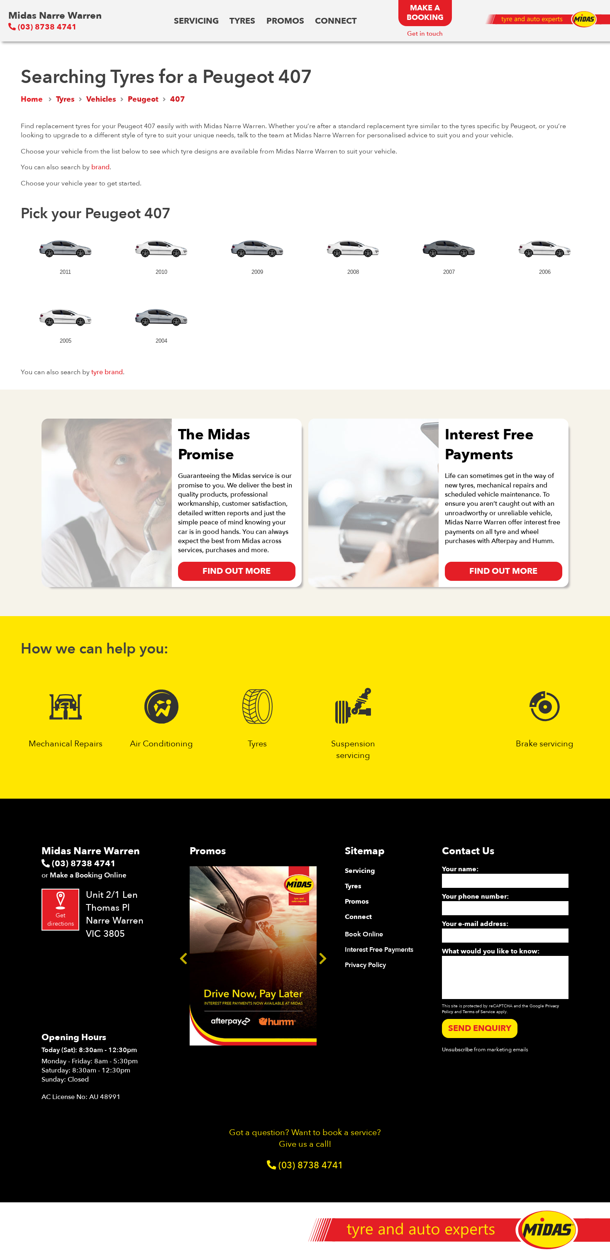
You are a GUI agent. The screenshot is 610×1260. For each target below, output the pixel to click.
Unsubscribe (457, 1049)
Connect (336, 21)
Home (32, 99)
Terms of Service (479, 1012)
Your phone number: (475, 896)
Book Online (364, 934)
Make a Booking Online (88, 875)
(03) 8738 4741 (46, 27)
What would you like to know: (490, 951)
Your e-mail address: (475, 924)
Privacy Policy (365, 965)
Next (323, 956)
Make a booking (425, 13)
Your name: (460, 869)
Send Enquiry (479, 1028)
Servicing (196, 21)
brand (100, 167)
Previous (183, 956)
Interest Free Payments (379, 949)
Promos (285, 21)
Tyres (242, 21)
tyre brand (107, 372)
